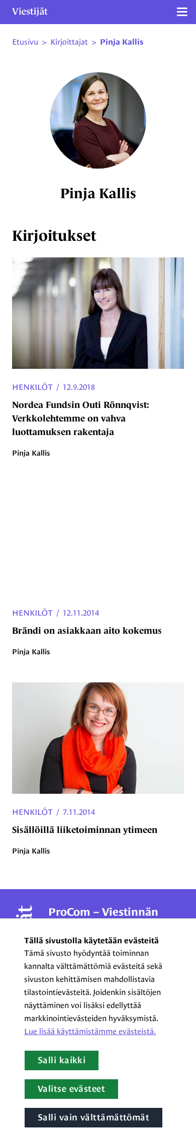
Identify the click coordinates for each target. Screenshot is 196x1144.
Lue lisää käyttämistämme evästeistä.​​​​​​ (90, 1031)
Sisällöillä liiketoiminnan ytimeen (84, 830)
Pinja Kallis (121, 42)
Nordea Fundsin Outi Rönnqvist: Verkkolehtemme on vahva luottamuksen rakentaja (80, 418)
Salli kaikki (61, 1060)
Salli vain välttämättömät (93, 1117)
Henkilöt (32, 387)
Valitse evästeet (71, 1089)
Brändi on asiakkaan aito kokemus (87, 631)
